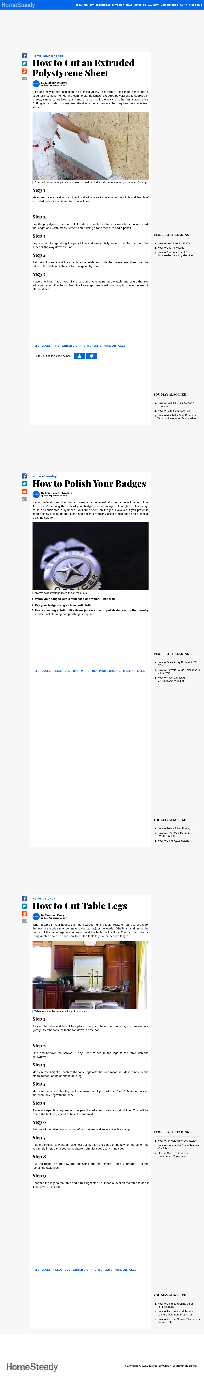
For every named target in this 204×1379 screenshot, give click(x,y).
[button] (24, 57)
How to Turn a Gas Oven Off (173, 410)
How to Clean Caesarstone (173, 840)
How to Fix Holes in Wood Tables (177, 1140)
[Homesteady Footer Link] (38, 1368)
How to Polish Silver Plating (173, 828)
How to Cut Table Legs (170, 247)
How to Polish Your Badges (173, 243)
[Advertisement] (91, 318)
